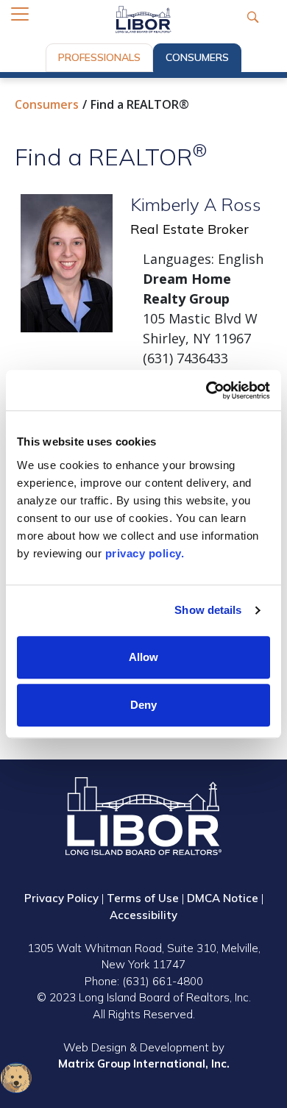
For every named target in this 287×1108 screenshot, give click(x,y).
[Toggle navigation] (20, 14)
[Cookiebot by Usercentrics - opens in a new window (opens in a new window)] (206, 390)
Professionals (99, 57)
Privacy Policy (61, 898)
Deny (143, 704)
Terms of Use (143, 898)
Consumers (197, 57)
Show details (207, 610)
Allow (143, 657)
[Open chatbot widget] (16, 1077)
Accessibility (143, 915)
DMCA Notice (222, 898)
